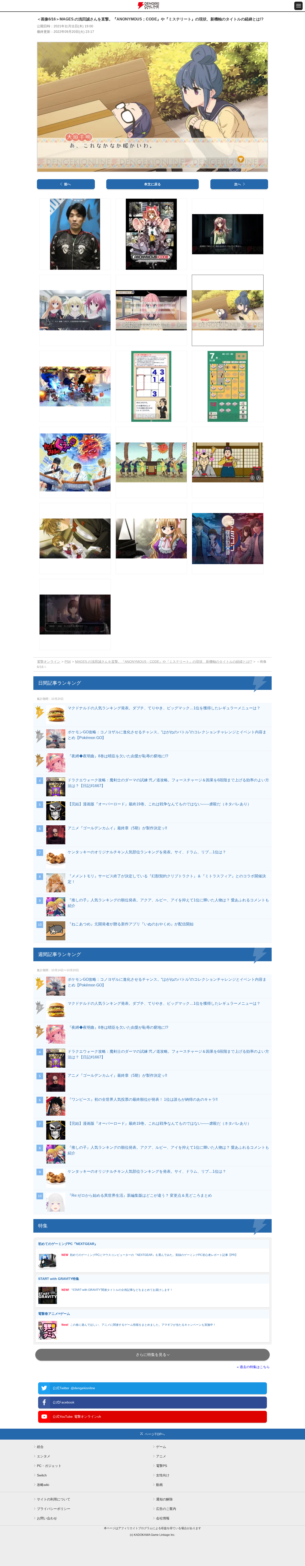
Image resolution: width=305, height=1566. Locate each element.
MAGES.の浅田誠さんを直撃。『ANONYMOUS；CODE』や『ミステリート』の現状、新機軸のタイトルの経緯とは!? (163, 661)
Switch (42, 1475)
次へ (237, 184)
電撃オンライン (48, 661)
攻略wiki (43, 1485)
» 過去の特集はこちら (253, 1367)
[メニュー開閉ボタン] (298, 6)
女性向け (162, 1475)
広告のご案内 (166, 1509)
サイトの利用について (53, 1499)
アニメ (161, 1456)
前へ (67, 184)
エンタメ (43, 1456)
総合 (40, 1447)
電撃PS (161, 1466)
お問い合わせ (47, 1518)
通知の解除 (164, 1499)
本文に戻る (152, 184)
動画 (159, 1485)
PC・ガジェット (49, 1466)
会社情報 (162, 1518)
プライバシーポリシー (53, 1509)
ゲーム (161, 1447)
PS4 (68, 661)
